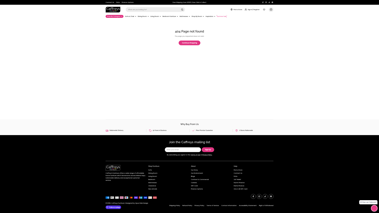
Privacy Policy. (207, 155)
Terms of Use (195, 155)
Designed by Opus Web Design (137, 203)
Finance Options (128, 2)
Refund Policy (187, 205)
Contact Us (110, 2)
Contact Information (229, 205)
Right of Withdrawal (266, 205)
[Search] (182, 9)
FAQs (118, 2)
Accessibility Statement (248, 205)
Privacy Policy (199, 205)
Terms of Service (213, 205)
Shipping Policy (174, 205)
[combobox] (155, 9)
